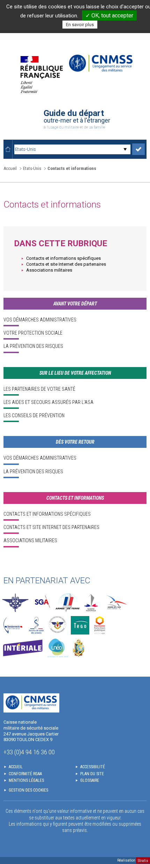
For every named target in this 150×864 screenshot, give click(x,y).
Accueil (10, 168)
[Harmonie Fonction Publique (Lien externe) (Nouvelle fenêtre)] (99, 625)
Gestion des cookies (28, 790)
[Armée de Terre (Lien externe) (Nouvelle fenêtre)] (67, 602)
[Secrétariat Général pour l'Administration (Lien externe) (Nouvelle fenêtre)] (42, 602)
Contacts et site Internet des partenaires (66, 264)
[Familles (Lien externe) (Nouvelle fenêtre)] (58, 625)
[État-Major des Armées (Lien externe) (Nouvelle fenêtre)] (15, 602)
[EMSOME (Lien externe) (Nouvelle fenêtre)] (78, 648)
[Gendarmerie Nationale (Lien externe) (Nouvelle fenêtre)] (13, 625)
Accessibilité (92, 766)
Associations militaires (49, 270)
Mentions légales (26, 780)
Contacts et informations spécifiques (63, 258)
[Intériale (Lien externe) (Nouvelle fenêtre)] (22, 648)
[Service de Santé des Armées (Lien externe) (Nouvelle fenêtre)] (36, 625)
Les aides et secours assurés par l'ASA (48, 402)
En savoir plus (80, 24)
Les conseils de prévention (34, 415)
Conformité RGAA (25, 773)
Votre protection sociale (32, 333)
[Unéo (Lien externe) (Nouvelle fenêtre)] (57, 648)
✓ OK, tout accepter (109, 15)
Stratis (143, 860)
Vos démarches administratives (39, 319)
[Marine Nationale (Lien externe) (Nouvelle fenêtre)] (91, 602)
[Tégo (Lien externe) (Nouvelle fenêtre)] (80, 625)
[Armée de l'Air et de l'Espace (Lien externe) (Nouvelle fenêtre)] (116, 602)
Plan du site (92, 773)
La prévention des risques (33, 346)
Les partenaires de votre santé (39, 389)
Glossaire (89, 780)
